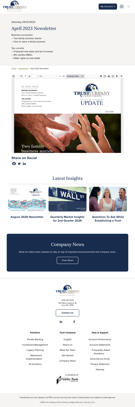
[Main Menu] (121, 7)
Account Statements (100, 344)
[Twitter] (19, 163)
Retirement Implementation (34, 357)
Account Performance (100, 339)
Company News (67, 361)
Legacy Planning (35, 350)
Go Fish (92, 402)
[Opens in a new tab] (61, 322)
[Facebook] (14, 163)
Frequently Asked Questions (101, 351)
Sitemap (100, 369)
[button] (129, 7)
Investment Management (35, 344)
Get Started (67, 355)
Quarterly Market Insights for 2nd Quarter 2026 (67, 219)
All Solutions (35, 364)
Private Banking (35, 339)
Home (13, 68)
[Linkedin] (24, 163)
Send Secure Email (100, 359)
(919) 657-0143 (67, 300)
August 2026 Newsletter (27, 217)
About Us (67, 344)
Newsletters (23, 68)
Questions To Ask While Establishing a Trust (108, 219)
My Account (107, 6)
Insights (67, 339)
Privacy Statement (100, 364)
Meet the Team (67, 350)
